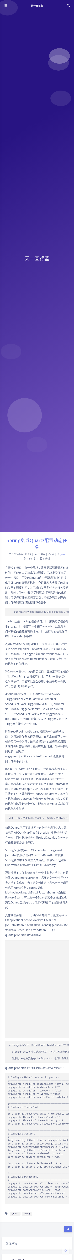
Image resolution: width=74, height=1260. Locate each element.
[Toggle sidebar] (6, 5)
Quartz (15, 1213)
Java (63, 554)
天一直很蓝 (37, 5)
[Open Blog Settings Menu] (65, 1250)
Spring (27, 1213)
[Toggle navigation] (68, 5)
